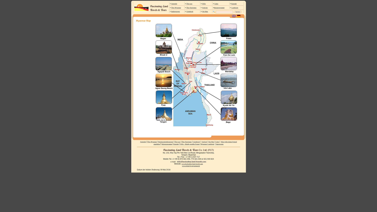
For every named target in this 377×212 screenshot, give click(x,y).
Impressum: (220, 144)
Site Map (205, 11)
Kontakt (234, 4)
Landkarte (234, 8)
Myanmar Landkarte (207, 144)
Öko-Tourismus (191, 8)
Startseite (174, 4)
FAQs (204, 4)
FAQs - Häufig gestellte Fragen (190, 144)
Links (216, 4)
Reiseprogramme (219, 8)
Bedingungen (175, 11)
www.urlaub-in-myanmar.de (191, 166)
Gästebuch (189, 11)
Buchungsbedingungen (165, 142)
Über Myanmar (176, 8)
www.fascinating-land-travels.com (192, 164)
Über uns (189, 4)
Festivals (205, 8)
